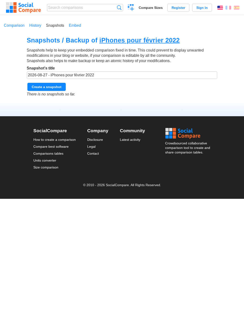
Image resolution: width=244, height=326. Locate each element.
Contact (93, 153)
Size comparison (45, 167)
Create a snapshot (46, 87)
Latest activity (130, 140)
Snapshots (55, 25)
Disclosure (95, 140)
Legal (91, 146)
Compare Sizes (151, 8)
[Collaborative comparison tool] (23, 7)
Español (236, 8)
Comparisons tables (48, 153)
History (35, 25)
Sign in (202, 8)
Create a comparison (131, 8)
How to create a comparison (54, 140)
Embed (75, 25)
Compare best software (51, 146)
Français (228, 8)
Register (178, 8)
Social (188, 133)
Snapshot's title (41, 68)
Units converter (44, 160)
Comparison (14, 25)
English (220, 8)
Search (119, 7)
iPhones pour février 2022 (139, 40)
